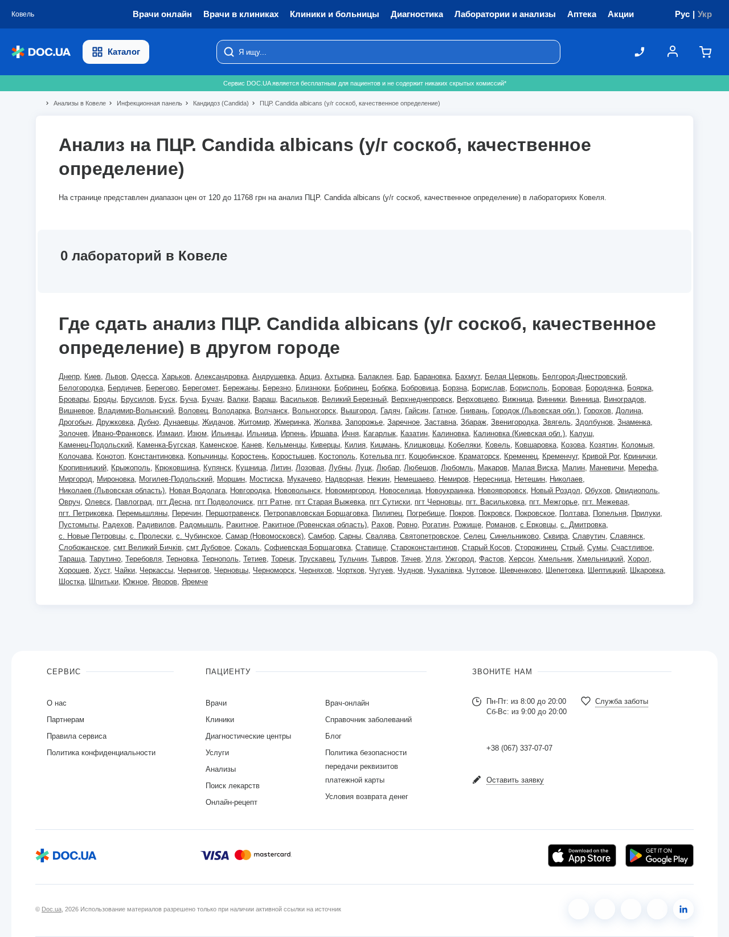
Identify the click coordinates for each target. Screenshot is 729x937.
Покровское (535, 513)
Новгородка (250, 490)
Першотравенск (232, 513)
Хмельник (555, 559)
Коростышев (293, 456)
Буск (167, 399)
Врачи (216, 703)
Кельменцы (286, 445)
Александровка (221, 376)
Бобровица (419, 388)
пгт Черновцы (438, 502)
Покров (461, 513)
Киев (92, 376)
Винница (584, 399)
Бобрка (384, 388)
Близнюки (313, 388)
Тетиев (255, 559)
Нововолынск (298, 490)
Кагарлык (379, 433)
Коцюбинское (431, 456)
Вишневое (76, 410)
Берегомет (200, 388)
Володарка (231, 410)
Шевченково (520, 570)
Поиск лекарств (233, 785)
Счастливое (631, 547)
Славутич (588, 536)
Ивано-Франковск (122, 433)
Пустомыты (78, 524)
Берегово (162, 388)
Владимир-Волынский (136, 410)
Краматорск (479, 456)
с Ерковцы (538, 524)
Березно (277, 388)
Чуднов (410, 570)
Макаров (492, 467)
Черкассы (156, 570)
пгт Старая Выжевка (330, 502)
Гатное (444, 410)
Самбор (321, 536)
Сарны (350, 536)
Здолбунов (594, 422)
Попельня (609, 513)
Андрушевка (273, 376)
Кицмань (385, 445)
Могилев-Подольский (175, 479)
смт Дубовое (208, 547)
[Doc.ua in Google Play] (659, 855)
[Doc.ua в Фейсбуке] (578, 909)
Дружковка (114, 422)
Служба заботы (621, 701)
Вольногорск (314, 410)
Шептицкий (606, 570)
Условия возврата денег (366, 796)
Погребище (426, 513)
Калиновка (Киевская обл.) (519, 433)
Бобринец (350, 388)
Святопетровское (429, 536)
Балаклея (375, 376)
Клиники (220, 719)
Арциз (310, 376)
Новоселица (400, 490)
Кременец (521, 456)
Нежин (378, 479)
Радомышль (200, 524)
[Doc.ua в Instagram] (605, 909)
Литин (281, 467)
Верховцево (477, 399)
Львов (115, 376)
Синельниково (514, 536)
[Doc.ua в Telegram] (631, 909)
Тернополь (220, 559)
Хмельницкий (600, 559)
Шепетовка (564, 570)
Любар (387, 467)
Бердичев (124, 388)
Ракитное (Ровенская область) (315, 524)
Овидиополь (636, 490)
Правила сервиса (77, 736)
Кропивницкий (83, 467)
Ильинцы (226, 433)
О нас (57, 703)
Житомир (253, 422)
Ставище (370, 547)
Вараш (264, 399)
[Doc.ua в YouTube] (657, 909)
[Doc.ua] (41, 52)
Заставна (440, 422)
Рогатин (435, 524)
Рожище (467, 524)
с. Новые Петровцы (92, 536)
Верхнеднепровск (421, 399)
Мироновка (115, 479)
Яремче (195, 581)
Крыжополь (130, 467)
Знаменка (633, 422)
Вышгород (358, 410)
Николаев (566, 479)
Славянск (626, 536)
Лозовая (310, 467)
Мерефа (642, 467)
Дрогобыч (75, 422)
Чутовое (480, 570)
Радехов (117, 524)
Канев (251, 445)
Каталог (124, 51)
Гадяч (390, 410)
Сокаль (247, 547)
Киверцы (325, 445)
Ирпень (293, 433)
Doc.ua (52, 909)
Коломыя (637, 445)
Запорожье (364, 422)
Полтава (573, 513)
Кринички (640, 456)
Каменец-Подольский (95, 445)
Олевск (97, 502)
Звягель (557, 422)
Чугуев (381, 570)
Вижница (517, 399)
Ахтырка (339, 376)
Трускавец (316, 559)
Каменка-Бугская (166, 445)
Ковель (497, 445)
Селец (474, 536)
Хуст (102, 570)
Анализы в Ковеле (75, 103)
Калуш (581, 433)
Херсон (521, 559)
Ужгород (459, 559)
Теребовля (143, 559)
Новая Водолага (197, 490)
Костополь (337, 456)
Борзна (455, 388)
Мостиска (265, 479)
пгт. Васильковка (495, 502)
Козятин (603, 445)
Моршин (231, 479)
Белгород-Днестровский (583, 376)
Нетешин (530, 479)
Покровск (494, 513)
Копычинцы (207, 456)
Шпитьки (103, 581)
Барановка (432, 376)
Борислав (488, 388)
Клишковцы (424, 445)
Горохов (597, 410)
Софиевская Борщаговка (307, 547)
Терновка (182, 559)
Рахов (381, 524)
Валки (237, 399)
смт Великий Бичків (147, 547)
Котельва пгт (382, 456)
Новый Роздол (555, 490)
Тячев (411, 559)
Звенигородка (514, 422)
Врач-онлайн (347, 703)
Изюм (197, 433)
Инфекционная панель (144, 103)
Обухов (598, 490)
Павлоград (133, 502)
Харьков (176, 376)
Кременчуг (560, 456)
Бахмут (467, 376)
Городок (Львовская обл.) (535, 410)
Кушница (251, 467)
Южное (135, 581)
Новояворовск (502, 490)
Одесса (144, 376)
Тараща (72, 559)
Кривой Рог (600, 456)
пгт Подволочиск (224, 502)
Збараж (473, 422)
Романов (500, 524)
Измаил (170, 433)
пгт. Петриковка (85, 513)
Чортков (350, 570)
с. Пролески (150, 536)
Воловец (193, 410)
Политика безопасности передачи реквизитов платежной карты (366, 766)
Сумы (597, 547)
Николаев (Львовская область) (112, 490)
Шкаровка (647, 570)
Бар (402, 376)
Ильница (261, 433)
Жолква (327, 422)
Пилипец (387, 513)
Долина (628, 410)
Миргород (75, 479)
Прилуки (645, 513)
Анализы (221, 769)
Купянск (217, 467)
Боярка (639, 388)
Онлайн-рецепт (231, 802)
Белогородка (81, 388)
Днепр (69, 376)
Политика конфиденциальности (101, 752)
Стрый (572, 547)
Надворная (344, 479)
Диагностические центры (248, 736)
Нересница (491, 479)
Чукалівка (445, 570)
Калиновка (450, 433)
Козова (573, 445)
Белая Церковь (511, 376)
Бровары (74, 399)
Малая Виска (535, 467)
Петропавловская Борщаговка (316, 513)
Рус (682, 14)
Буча (188, 399)
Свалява (380, 536)
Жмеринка (291, 422)
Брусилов (137, 399)
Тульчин (353, 559)
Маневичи (606, 467)
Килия (355, 445)
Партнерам (65, 719)
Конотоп (110, 456)
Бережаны (240, 388)
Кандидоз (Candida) (216, 103)
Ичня (350, 433)
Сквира (555, 536)
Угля (433, 559)
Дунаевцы (180, 422)
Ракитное (242, 524)
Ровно (407, 524)
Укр (705, 14)
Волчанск (271, 410)
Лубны (340, 467)
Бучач (212, 399)
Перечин (186, 513)
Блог (333, 736)
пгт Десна (173, 502)
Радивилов (156, 524)
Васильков (298, 399)
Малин (573, 467)
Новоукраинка (449, 490)
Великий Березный (354, 399)
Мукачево (304, 479)
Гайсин (416, 410)
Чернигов (194, 570)
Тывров (383, 559)
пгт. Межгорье (553, 502)
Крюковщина (177, 467)
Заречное (403, 422)
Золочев (73, 433)
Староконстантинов (424, 547)
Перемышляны (142, 513)
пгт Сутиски (390, 502)
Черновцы (231, 570)
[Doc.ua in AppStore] (582, 855)
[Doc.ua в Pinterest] (683, 909)
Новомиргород (350, 490)
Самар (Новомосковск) (265, 536)
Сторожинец (535, 547)
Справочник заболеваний (368, 719)
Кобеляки (464, 445)
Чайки (124, 570)
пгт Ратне (273, 502)
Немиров (454, 479)
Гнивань (474, 410)
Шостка (71, 581)
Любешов (420, 467)
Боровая (566, 388)
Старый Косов (486, 547)
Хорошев (74, 570)
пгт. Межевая (605, 502)
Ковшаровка (535, 445)
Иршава (323, 433)
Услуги (217, 752)
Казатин (414, 433)
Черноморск (273, 570)
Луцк (363, 467)
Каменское (218, 445)
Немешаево (414, 479)
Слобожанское (84, 547)
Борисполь (528, 388)
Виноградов (624, 399)
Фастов (491, 559)
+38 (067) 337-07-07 (519, 748)
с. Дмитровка (583, 524)
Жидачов (218, 422)
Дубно (148, 422)
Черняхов (315, 570)
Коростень (249, 456)
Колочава (75, 456)
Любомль (457, 467)
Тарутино (105, 559)
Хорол (638, 559)
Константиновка (156, 456)
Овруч (69, 502)
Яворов (164, 581)
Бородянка (603, 388)
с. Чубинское (198, 536)
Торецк (282, 559)
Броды (104, 399)
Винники (551, 399)
